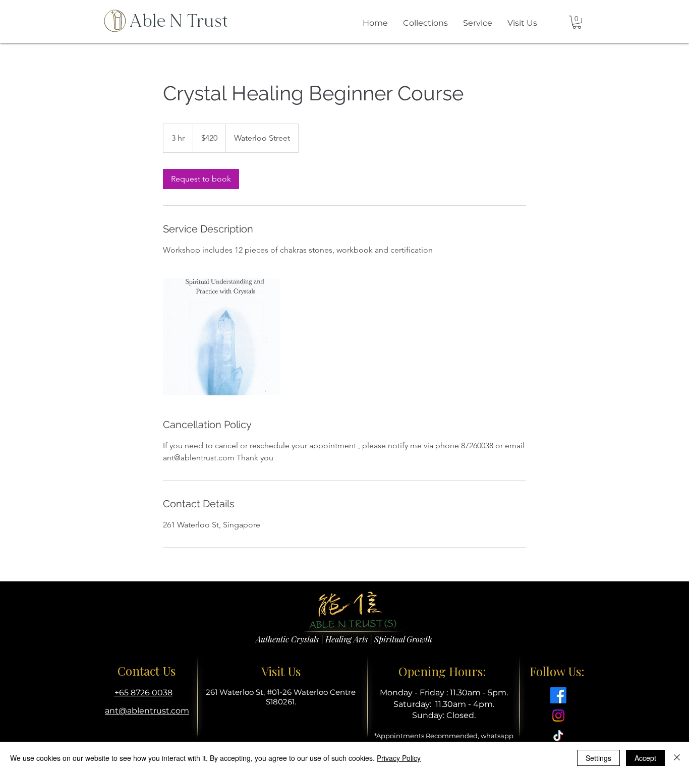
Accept (645, 758)
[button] (577, 22)
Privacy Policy (399, 758)
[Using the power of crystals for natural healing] (221, 336)
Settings (598, 758)
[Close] (677, 758)
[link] (201, 179)
